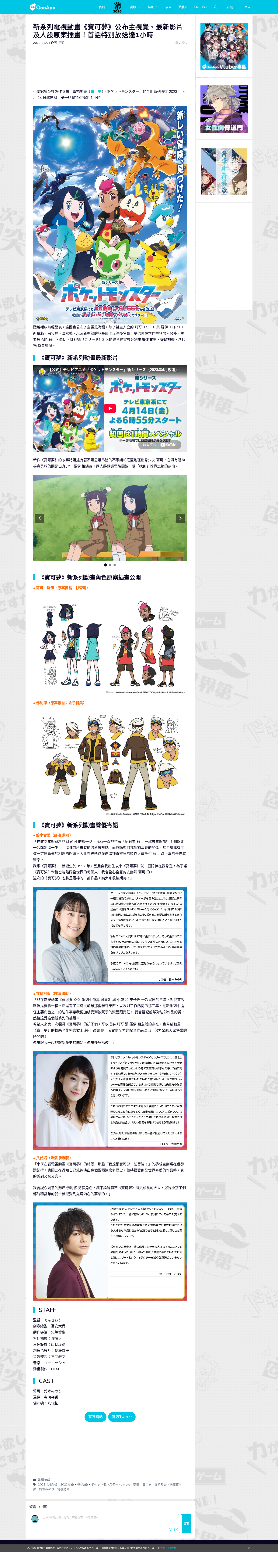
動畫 (136, 1484)
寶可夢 (96, 91)
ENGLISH (200, 7)
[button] (39, 518)
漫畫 (168, 7)
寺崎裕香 (161, 1484)
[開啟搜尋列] (215, 7)
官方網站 (95, 1416)
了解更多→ (173, 1548)
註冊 (230, 7)
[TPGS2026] (117, 7)
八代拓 (125, 1484)
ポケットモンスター (104, 1484)
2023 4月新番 (47, 1484)
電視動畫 (63, 1489)
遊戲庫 (182, 7)
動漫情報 (44, 1480)
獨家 (151, 7)
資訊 (133, 7)
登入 (248, 7)
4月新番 (82, 1484)
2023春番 (67, 1484)
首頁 (102, 7)
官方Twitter (122, 1416)
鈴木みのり (46, 1489)
